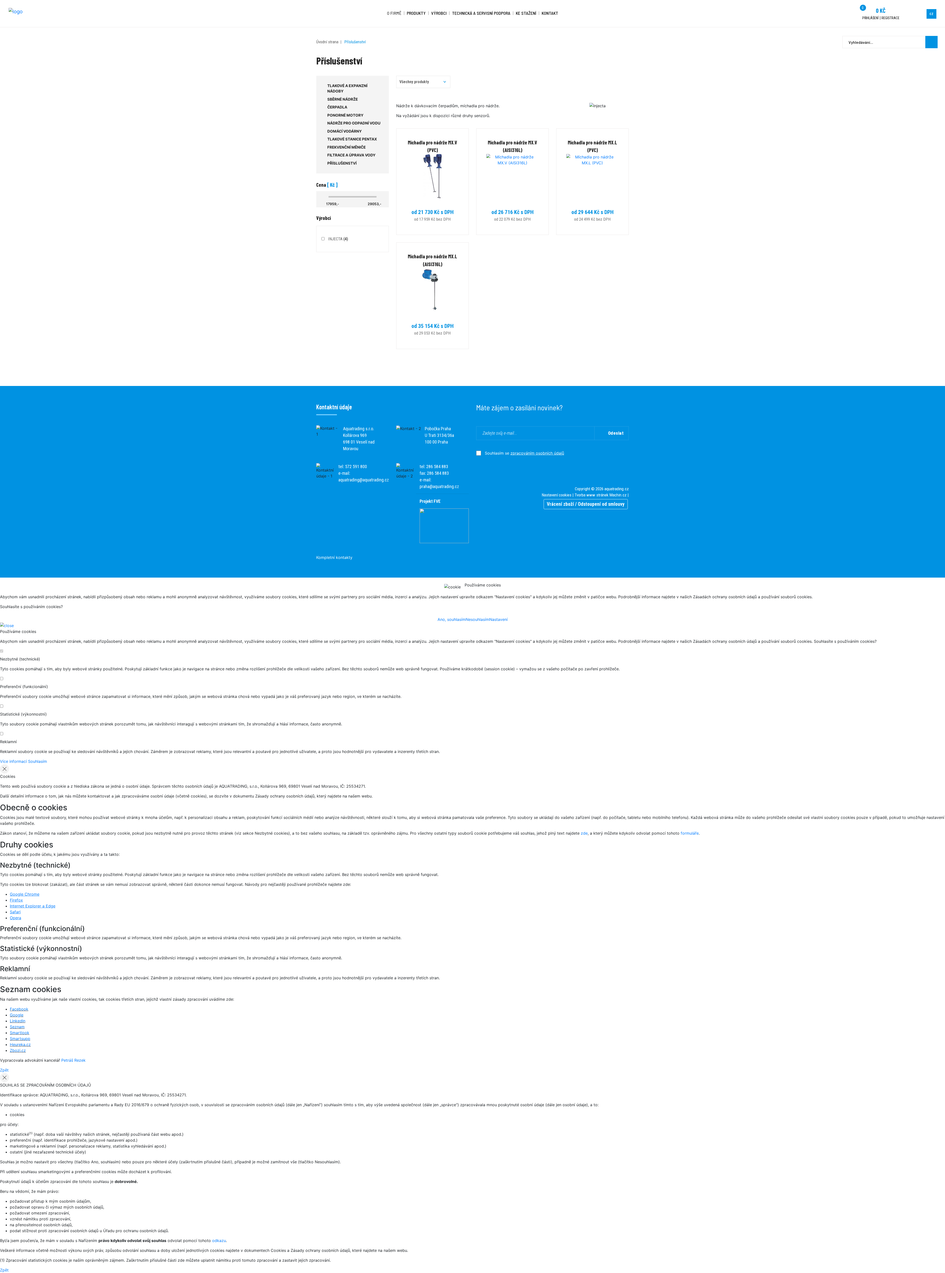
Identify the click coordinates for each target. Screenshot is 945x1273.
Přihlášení (870, 18)
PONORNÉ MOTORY (345, 115)
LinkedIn (17, 1020)
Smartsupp (20, 1038)
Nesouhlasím (477, 619)
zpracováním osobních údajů (537, 453)
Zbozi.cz (18, 1050)
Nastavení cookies (556, 494)
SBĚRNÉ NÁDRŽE (342, 99)
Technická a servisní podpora (481, 13)
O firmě (394, 13)
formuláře (690, 833)
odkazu (219, 1240)
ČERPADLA (337, 107)
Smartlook (19, 1032)
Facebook (19, 1009)
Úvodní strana (327, 41)
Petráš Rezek (73, 1060)
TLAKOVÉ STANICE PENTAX (352, 139)
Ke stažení (526, 13)
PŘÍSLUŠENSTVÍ (342, 163)
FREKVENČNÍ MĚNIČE (346, 147)
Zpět (4, 1070)
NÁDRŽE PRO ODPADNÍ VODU (353, 123)
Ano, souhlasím (452, 619)
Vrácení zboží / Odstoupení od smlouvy (586, 504)
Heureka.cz (20, 1044)
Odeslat (616, 433)
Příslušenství (355, 41)
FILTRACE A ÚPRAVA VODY (351, 155)
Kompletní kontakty (334, 557)
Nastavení (498, 619)
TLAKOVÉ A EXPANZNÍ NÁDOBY (347, 88)
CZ (931, 14)
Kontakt (550, 13)
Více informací (13, 761)
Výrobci (439, 13)
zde (584, 833)
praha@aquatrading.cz (439, 486)
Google (16, 1014)
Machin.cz (618, 494)
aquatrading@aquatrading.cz (363, 479)
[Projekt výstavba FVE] (444, 525)
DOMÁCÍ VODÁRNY (344, 131)
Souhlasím (37, 761)
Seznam (17, 1026)
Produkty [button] (416, 13)
